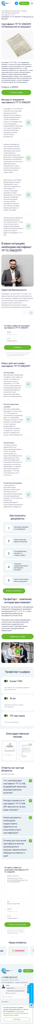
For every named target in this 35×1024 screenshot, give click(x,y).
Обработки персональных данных (15, 355)
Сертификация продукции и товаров (14, 11)
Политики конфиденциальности (19, 354)
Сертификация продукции (10, 13)
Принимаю (16, 1019)
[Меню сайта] (32, 3)
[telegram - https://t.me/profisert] (16, 3)
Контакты (4, 1002)
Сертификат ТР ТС (7, 15)
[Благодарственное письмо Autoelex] (27, 751)
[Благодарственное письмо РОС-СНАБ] (9, 751)
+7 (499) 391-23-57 (9, 977)
